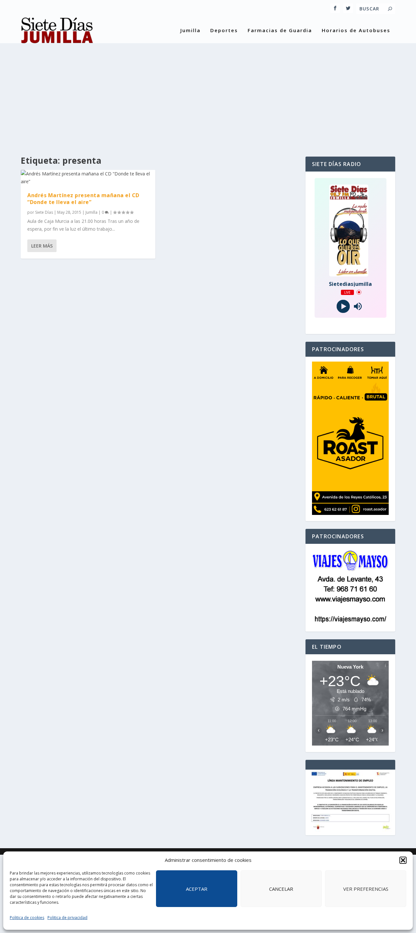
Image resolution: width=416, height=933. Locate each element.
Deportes (224, 30)
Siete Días (44, 212)
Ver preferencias (365, 889)
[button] (403, 860)
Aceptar (196, 889)
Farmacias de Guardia (280, 30)
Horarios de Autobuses (356, 30)
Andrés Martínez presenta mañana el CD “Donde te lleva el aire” (83, 199)
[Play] (343, 306)
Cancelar (281, 889)
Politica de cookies (27, 917)
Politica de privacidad (67, 917)
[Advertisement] (208, 94)
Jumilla (190, 30)
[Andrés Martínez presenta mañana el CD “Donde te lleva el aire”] (88, 177)
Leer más (42, 246)
